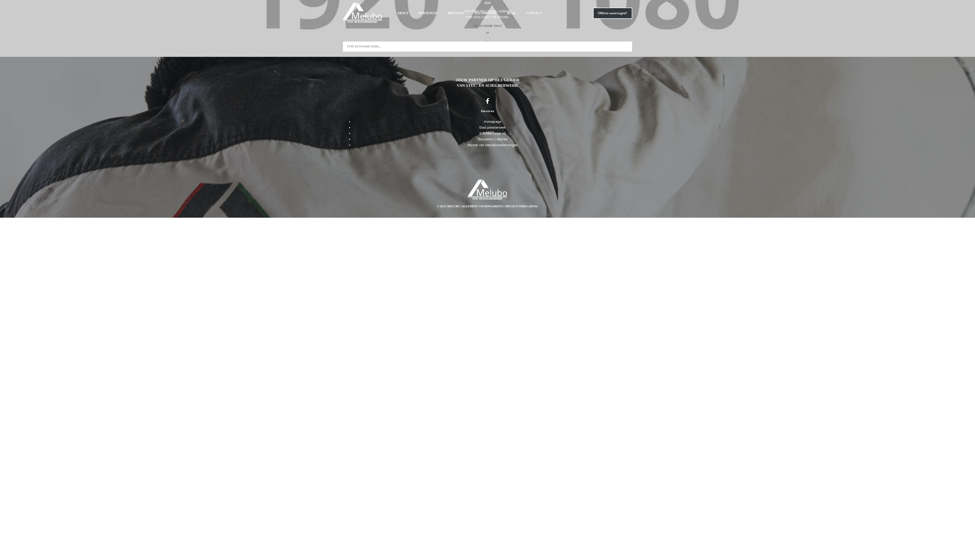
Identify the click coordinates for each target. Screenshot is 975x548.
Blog (511, 13)
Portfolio (428, 13)
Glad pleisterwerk (492, 127)
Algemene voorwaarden (482, 206)
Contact (534, 13)
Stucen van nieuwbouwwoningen (492, 145)
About (403, 13)
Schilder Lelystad (492, 133)
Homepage (492, 122)
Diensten (456, 13)
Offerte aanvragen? (612, 13)
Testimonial (485, 13)
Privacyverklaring (521, 206)
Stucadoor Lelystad (493, 139)
